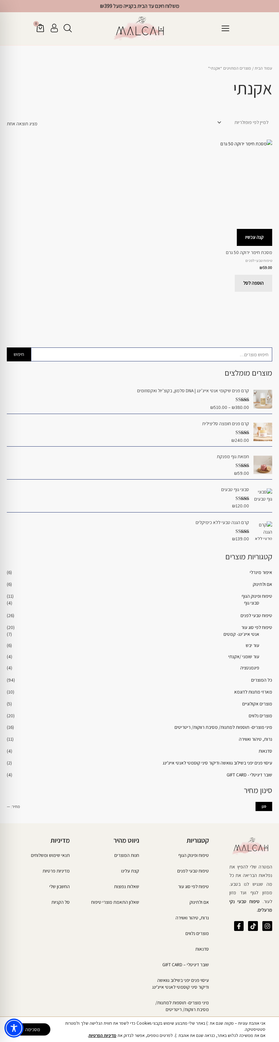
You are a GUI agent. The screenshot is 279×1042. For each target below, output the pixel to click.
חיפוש (19, 354)
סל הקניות (60, 902)
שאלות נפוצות (126, 886)
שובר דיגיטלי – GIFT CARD (185, 965)
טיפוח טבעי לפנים (256, 615)
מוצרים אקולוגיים (257, 704)
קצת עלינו (130, 871)
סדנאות (265, 751)
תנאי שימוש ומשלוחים (50, 855)
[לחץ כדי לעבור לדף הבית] (139, 29)
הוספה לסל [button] (253, 283)
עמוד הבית (263, 68)
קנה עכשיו (254, 237)
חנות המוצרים (126, 855)
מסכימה (32, 1029)
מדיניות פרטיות (56, 871)
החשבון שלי (59, 886)
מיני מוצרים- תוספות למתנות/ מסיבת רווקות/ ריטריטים (223, 727)
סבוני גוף (251, 603)
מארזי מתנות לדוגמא (253, 692)
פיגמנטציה (249, 668)
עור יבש (252, 645)
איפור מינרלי (261, 572)
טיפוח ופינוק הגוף (257, 596)
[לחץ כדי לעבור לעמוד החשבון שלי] (54, 28)
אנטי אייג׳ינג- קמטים (241, 634)
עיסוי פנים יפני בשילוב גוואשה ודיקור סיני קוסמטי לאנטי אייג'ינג (217, 763)
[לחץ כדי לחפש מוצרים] (68, 28)
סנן (264, 806)
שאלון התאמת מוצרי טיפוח (115, 902)
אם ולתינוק (262, 584)
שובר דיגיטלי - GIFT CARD (249, 775)
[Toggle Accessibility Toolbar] (14, 1028)
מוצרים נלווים (260, 716)
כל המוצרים (261, 680)
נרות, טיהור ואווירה (255, 739)
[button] (225, 29)
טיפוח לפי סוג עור (256, 627)
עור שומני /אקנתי (243, 656)
